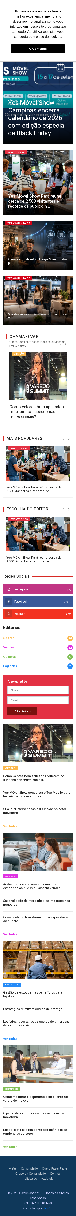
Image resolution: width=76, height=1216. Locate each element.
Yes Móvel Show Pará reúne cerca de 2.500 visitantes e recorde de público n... (34, 201)
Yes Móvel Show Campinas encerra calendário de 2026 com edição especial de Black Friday (37, 118)
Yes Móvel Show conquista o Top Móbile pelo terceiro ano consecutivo (36, 794)
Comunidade (29, 1168)
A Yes (13, 1168)
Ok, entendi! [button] (38, 48)
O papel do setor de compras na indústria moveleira (34, 1115)
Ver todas (10, 826)
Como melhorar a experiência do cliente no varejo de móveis (35, 1099)
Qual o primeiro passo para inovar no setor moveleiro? (34, 811)
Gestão (19, 354)
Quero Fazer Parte (54, 1168)
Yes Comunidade (18, 223)
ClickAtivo (48, 1208)
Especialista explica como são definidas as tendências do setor (35, 1131)
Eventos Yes (16, 152)
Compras (10, 656)
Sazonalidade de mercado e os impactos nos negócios (36, 902)
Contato (55, 1173)
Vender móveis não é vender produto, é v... (37, 316)
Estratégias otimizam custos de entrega (32, 1009)
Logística (10, 666)
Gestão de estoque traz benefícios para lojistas (32, 994)
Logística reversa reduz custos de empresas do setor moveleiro (36, 1023)
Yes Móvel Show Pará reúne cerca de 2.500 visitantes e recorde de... (34, 489)
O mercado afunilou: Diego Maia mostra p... (37, 261)
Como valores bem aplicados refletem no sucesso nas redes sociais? (37, 412)
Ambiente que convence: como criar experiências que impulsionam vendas (31, 886)
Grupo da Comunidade (30, 1173)
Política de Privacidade (38, 1178)
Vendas (8, 647)
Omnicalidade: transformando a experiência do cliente (35, 919)
